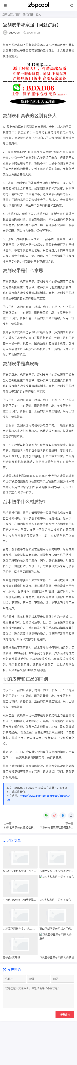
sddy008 (14, 32)
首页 (18, 14)
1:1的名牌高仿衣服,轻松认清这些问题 (25, 827)
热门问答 (28, 14)
